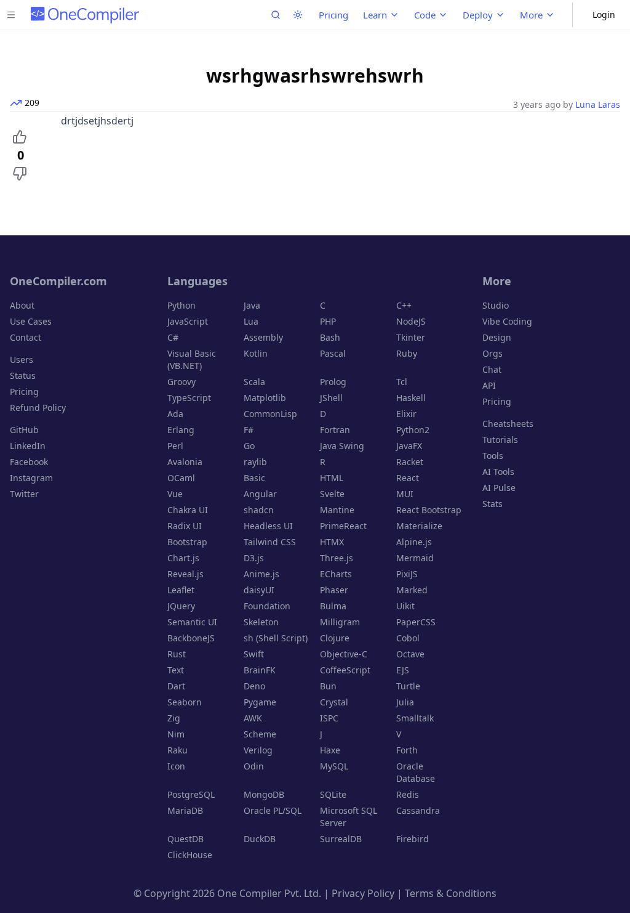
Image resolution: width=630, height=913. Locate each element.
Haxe (330, 750)
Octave (410, 654)
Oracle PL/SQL (272, 810)
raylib (255, 462)
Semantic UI (192, 622)
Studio (495, 305)
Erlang (180, 430)
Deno (254, 686)
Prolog (333, 382)
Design (496, 337)
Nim (176, 734)
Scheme (260, 734)
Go (249, 446)
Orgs (492, 353)
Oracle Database (415, 772)
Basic (254, 478)
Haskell (411, 398)
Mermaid (415, 558)
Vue (175, 494)
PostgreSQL (191, 794)
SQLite (333, 794)
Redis (407, 794)
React (407, 478)
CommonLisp (270, 414)
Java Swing (342, 446)
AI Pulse (499, 487)
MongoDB (264, 794)
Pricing (333, 15)
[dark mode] (298, 15)
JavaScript (187, 321)
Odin (254, 766)
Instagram (31, 478)
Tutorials (500, 439)
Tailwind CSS (270, 542)
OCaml (181, 478)
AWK (253, 718)
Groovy (181, 382)
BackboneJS (191, 638)
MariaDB (185, 810)
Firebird (412, 839)
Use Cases (31, 321)
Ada (175, 414)
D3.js (254, 558)
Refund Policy (38, 407)
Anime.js (261, 574)
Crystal (334, 702)
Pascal (333, 353)
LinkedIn (28, 446)
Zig (173, 718)
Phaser (334, 590)
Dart (176, 686)
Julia (405, 702)
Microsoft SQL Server (348, 817)
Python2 (412, 430)
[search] (276, 15)
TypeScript (189, 398)
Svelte (332, 494)
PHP (328, 321)
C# (172, 337)
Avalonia (184, 462)
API (489, 385)
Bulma (333, 606)
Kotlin (256, 353)
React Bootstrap (428, 510)
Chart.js (183, 558)
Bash (330, 337)
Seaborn (184, 702)
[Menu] (11, 15)
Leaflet (180, 590)
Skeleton (261, 622)
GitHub (24, 430)
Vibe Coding (507, 321)
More (531, 15)
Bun (328, 686)
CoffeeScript (345, 670)
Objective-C (343, 654)
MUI (404, 494)
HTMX (332, 542)
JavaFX (409, 446)
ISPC (329, 718)
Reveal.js (185, 574)
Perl (175, 446)
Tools (492, 455)
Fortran (335, 430)
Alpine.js (414, 542)
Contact (25, 337)
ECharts (336, 574)
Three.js (336, 558)
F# (248, 430)
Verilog (258, 750)
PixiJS (407, 574)
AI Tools (498, 471)
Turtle (408, 686)
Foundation (267, 606)
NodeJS (411, 321)
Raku (177, 750)
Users (21, 359)
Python (181, 305)
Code (425, 15)
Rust (176, 654)
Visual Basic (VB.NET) (191, 359)
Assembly (263, 337)
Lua (251, 321)
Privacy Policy (363, 893)
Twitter (24, 494)
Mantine (337, 510)
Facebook (29, 462)
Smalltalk (415, 718)
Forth (407, 750)
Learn (375, 15)
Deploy (478, 15)
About (22, 305)
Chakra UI (187, 510)
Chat (491, 369)
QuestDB (185, 839)
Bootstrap (187, 542)
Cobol (408, 638)
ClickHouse (189, 855)
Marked (412, 590)
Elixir (406, 414)
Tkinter (410, 337)
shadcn (259, 510)
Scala (254, 382)
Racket (409, 462)
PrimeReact (343, 526)
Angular (260, 494)
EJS (402, 670)
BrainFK (260, 670)
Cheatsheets (507, 423)
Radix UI (184, 526)
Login (603, 14)
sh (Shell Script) (276, 638)
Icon (176, 766)
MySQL (334, 766)
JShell (331, 398)
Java (252, 305)
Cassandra (418, 810)
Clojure (334, 638)
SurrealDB (341, 839)
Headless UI (268, 526)
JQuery (181, 606)
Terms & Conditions (450, 893)
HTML (331, 478)
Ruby (406, 353)
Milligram (340, 622)
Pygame (260, 702)
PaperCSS (416, 622)
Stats (492, 503)
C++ (404, 305)
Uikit (405, 606)
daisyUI (259, 590)
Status (23, 375)
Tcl (401, 382)
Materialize (419, 526)
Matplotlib (265, 398)
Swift (254, 654)
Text (175, 670)
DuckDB (260, 839)
